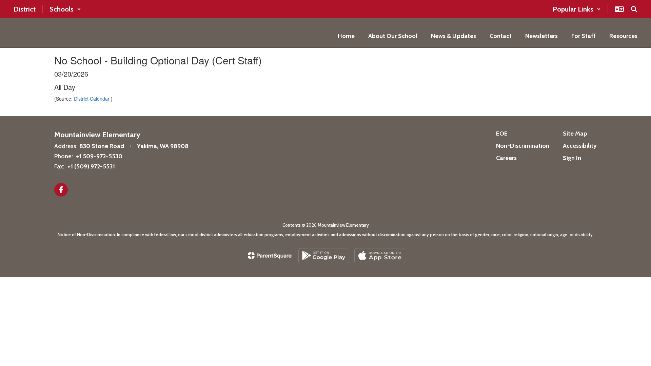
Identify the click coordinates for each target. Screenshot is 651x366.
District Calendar (92, 98)
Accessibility (580, 145)
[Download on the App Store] (379, 255)
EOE (502, 133)
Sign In (572, 158)
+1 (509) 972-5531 (91, 166)
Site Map (575, 133)
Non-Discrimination (522, 145)
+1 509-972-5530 (99, 156)
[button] (65, 9)
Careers (506, 158)
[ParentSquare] (269, 255)
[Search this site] (634, 9)
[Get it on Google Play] (323, 255)
